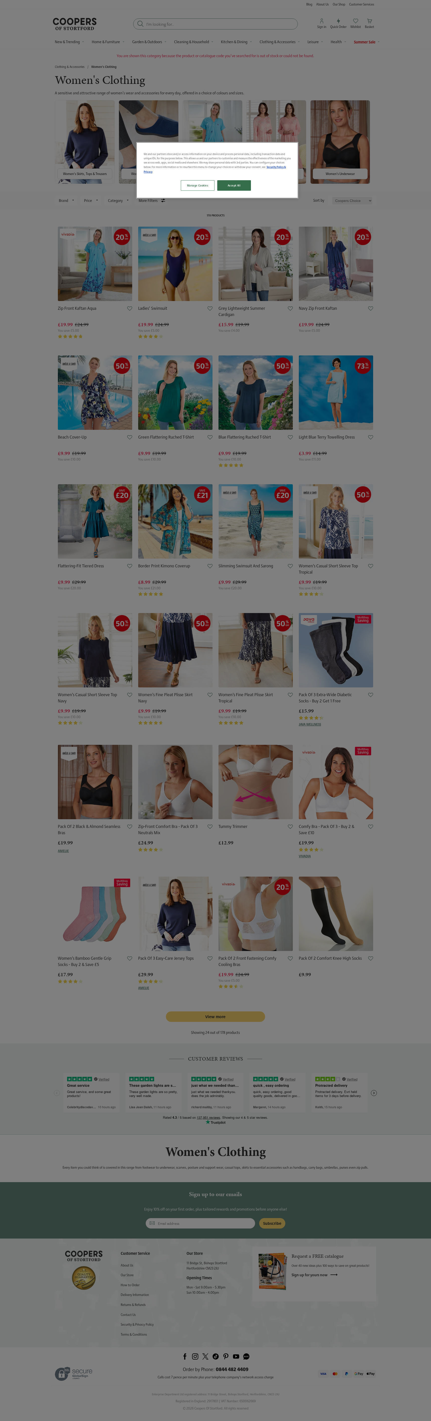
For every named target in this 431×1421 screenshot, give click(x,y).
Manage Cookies (197, 185)
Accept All (234, 185)
